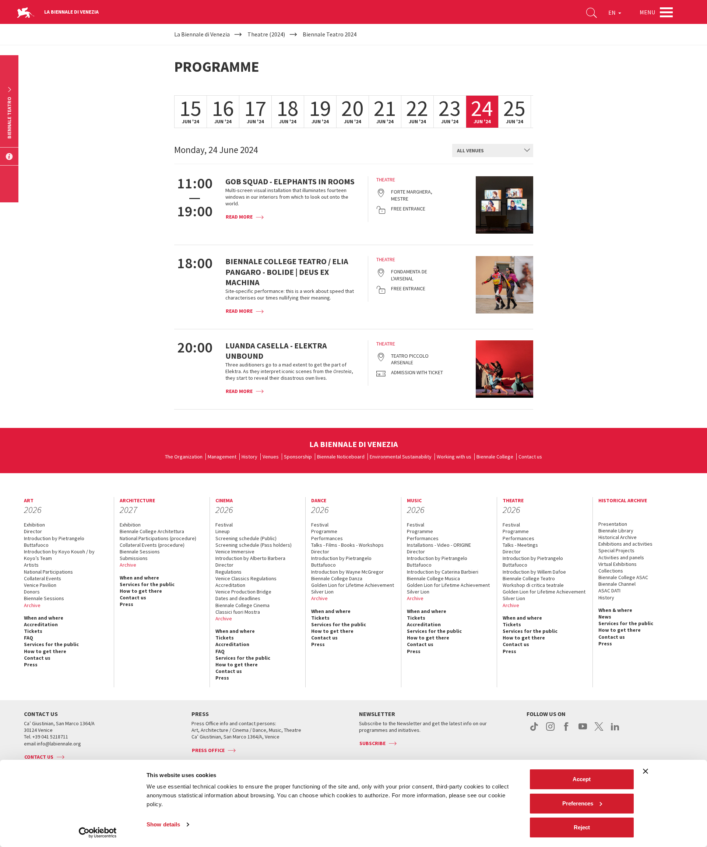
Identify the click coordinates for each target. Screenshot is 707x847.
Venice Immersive (234, 551)
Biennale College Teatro (529, 578)
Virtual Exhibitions (617, 564)
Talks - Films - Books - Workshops (347, 545)
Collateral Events (42, 578)
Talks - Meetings (520, 545)
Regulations (228, 571)
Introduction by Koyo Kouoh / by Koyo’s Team (59, 554)
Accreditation (41, 624)
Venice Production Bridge (243, 591)
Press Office (208, 750)
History (249, 456)
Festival (224, 524)
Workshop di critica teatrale (533, 585)
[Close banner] (645, 771)
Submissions (134, 558)
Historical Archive (617, 537)
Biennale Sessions (44, 598)
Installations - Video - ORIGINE (439, 545)
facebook (566, 730)
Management (222, 456)
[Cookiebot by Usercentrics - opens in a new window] (98, 832)
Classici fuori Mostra (237, 612)
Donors (32, 591)
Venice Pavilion (40, 585)
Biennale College (494, 456)
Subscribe (372, 743)
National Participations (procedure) (158, 538)
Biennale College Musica (433, 578)
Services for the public (51, 644)
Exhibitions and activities (625, 544)
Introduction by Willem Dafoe (534, 571)
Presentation (612, 524)
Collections (610, 570)
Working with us (454, 456)
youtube (582, 730)
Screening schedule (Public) (246, 538)
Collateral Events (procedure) (152, 545)
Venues (271, 456)
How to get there (45, 651)
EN (612, 12)
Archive (32, 605)
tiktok (534, 730)
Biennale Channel (617, 584)
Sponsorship (298, 456)
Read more (239, 216)
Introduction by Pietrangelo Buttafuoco (54, 541)
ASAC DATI (609, 590)
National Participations (48, 571)
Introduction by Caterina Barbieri (442, 571)
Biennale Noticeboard (341, 456)
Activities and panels (621, 557)
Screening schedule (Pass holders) (253, 545)
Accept (582, 779)
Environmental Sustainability (401, 456)
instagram (550, 730)
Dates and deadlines (237, 598)
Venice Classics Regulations (246, 578)
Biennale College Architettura (152, 531)
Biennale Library (615, 530)
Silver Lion (322, 591)
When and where (43, 617)
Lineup (222, 531)
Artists (31, 564)
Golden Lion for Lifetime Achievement (352, 585)
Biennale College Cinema (242, 605)
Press (31, 664)
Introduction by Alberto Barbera (250, 558)
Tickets (33, 631)
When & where (615, 610)
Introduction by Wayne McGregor (347, 571)
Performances (327, 538)
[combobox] (492, 150)
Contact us (530, 456)
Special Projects (616, 550)
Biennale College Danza (336, 578)
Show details (163, 824)
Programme (324, 531)
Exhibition (34, 524)
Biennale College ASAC (623, 577)
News (604, 616)
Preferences (577, 803)
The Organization (184, 456)
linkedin (615, 730)
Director (33, 531)
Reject (582, 827)
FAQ (28, 637)
